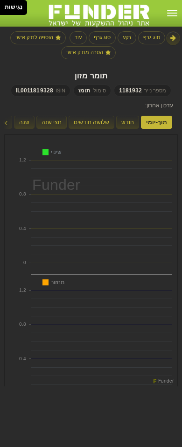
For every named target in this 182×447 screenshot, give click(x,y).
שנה (24, 122)
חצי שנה (52, 122)
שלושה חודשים (91, 122)
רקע (127, 37)
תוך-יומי (156, 122)
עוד (78, 37)
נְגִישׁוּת (13, 7)
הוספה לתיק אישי (34, 37)
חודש (127, 122)
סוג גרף (151, 37)
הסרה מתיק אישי (84, 52)
